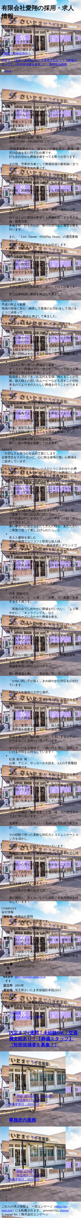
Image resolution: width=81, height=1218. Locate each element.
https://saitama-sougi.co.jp (30, 976)
